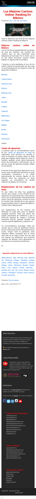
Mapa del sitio (19, 492)
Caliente (4, 111)
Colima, (3, 263)
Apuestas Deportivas (12, 472)
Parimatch (5, 139)
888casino (5, 116)
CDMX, (9, 263)
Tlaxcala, (19, 273)
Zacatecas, (11, 275)
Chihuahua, (24, 260)
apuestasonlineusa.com (13, 429)
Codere (4, 107)
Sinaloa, (26, 270)
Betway (4, 75)
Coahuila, (32, 260)
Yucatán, (4, 275)
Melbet (4, 125)
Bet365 (4, 102)
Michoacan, (18, 265)
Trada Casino (6, 79)
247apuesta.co (11, 433)
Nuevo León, (6, 268)
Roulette (9, 480)
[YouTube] (20, 401)
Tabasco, (4, 273)
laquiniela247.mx (11, 419)
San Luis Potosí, (17, 270)
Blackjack (9, 478)
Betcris (4, 88)
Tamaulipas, (12, 273)
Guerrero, (32, 263)
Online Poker (10, 476)
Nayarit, (32, 265)
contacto (15, 395)
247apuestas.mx (11, 415)
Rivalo (3, 130)
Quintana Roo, (6, 270)
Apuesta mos (6, 84)
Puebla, (21, 268)
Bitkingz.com (6, 93)
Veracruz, (31, 273)
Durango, (16, 263)
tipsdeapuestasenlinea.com (15, 421)
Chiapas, (16, 260)
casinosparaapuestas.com (14, 423)
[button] (30, 2)
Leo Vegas (5, 120)
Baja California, (18, 258)
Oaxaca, (15, 268)
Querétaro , (30, 268)
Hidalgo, (4, 265)
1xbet (3, 97)
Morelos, (25, 265)
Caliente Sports (11, 482)
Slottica (4, 134)
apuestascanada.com (13, 427)
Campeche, (9, 260)
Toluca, (25, 273)
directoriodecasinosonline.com (15, 425)
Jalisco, (10, 265)
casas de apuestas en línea (20, 153)
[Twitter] (8, 401)
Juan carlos (23, 21)
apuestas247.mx (11, 417)
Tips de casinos (13, 280)
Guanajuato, (23, 263)
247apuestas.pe (11, 431)
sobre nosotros (16, 389)
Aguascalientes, (6, 258)
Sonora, (32, 270)
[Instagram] (12, 401)
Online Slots (10, 474)
